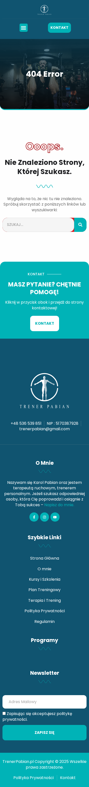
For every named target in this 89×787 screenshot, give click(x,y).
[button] (24, 28)
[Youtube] (54, 516)
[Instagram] (44, 516)
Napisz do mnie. (59, 505)
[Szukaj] (80, 225)
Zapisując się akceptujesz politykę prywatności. (37, 716)
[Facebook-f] (33, 516)
